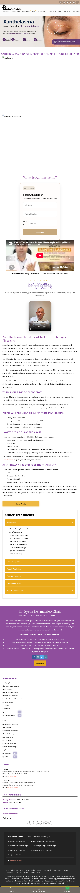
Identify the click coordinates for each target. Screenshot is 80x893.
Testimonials (47, 870)
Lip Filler (5, 757)
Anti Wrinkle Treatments (18, 544)
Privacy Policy (9, 872)
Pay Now (67, 11)
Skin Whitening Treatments (19, 529)
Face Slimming (6, 740)
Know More (40, 663)
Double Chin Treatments (10, 731)
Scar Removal (6, 727)
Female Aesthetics (14, 569)
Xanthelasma (6, 753)
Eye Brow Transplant (17, 551)
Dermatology (41, 11)
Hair (33, 11)
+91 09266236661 (12, 787)
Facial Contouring (15, 554)
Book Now (40, 232)
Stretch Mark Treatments (18, 538)
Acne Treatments (15, 532)
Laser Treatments (55, 11)
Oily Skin (5, 750)
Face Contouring (7, 737)
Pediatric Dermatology (17, 547)
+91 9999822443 (12, 776)
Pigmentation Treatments (18, 535)
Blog (21, 870)
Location (66, 870)
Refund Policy (35, 872)
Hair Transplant (13, 562)
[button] (11, 258)
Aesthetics (26, 11)
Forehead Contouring (9, 743)
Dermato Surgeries (14, 576)
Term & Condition (22, 872)
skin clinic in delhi (16, 861)
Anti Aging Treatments (17, 541)
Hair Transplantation (9, 721)
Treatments (15, 11)
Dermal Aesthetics (14, 583)
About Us (6, 11)
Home (7, 870)
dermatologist (7, 460)
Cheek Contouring (8, 734)
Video (39, 870)
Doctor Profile (21, 504)
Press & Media (30, 870)
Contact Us (57, 870)
